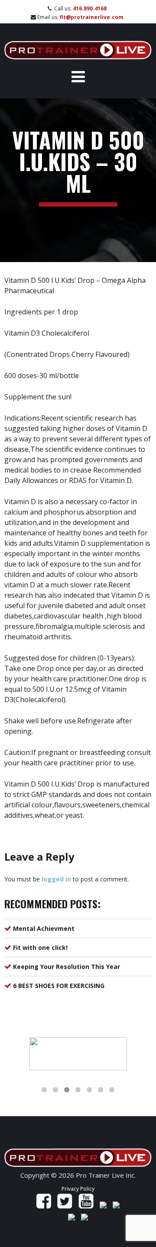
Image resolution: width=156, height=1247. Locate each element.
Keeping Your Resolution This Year (66, 966)
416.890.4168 (90, 8)
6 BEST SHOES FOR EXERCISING (58, 985)
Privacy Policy (78, 1188)
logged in (56, 879)
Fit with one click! (40, 947)
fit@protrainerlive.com (92, 17)
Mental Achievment (44, 928)
